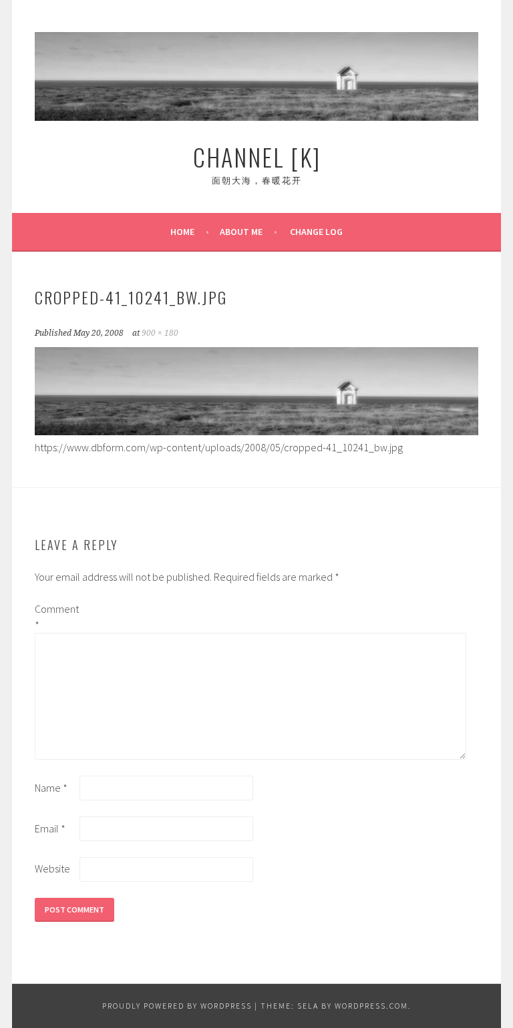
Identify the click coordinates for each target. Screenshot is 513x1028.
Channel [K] (257, 156)
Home (182, 232)
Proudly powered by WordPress (177, 1006)
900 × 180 (160, 333)
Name (51, 787)
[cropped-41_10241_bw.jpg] (256, 431)
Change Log (316, 232)
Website (52, 868)
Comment (56, 616)
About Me (241, 232)
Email (50, 828)
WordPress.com (371, 1006)
